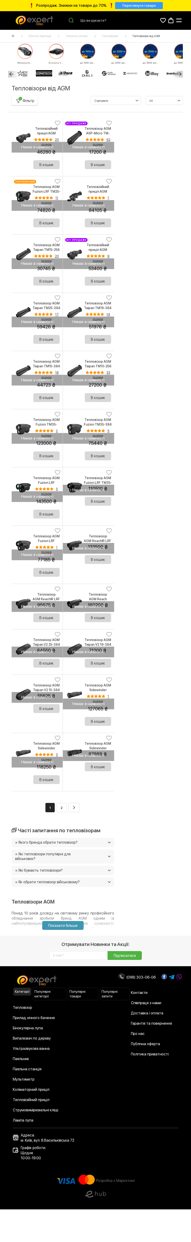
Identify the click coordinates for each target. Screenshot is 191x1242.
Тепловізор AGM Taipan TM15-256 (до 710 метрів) (46, 249)
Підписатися (125, 955)
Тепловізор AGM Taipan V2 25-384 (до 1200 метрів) (46, 644)
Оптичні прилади (39, 36)
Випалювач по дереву (32, 1038)
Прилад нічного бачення (34, 1018)
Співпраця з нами (146, 1003)
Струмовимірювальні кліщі (35, 1110)
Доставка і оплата (147, 1013)
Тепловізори (110, 36)
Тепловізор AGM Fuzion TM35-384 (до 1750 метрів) (98, 424)
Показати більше (63, 925)
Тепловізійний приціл (31, 1100)
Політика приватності (150, 1054)
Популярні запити (110, 994)
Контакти (139, 992)
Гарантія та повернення (151, 1023)
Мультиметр (23, 1079)
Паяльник (21, 1059)
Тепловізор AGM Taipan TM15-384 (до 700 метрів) (46, 366)
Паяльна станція (27, 1069)
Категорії (22, 991)
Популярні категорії (42, 994)
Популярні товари (77, 994)
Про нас (138, 1033)
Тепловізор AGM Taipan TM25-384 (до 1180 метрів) (46, 307)
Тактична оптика (76, 36)
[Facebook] (164, 976)
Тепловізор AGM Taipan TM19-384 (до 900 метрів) (98, 307)
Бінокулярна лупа (28, 1028)
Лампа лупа (23, 1120)
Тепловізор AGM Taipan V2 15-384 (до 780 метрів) (46, 689)
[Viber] (179, 977)
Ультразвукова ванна (31, 1048)
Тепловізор (22, 1007)
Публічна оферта (145, 1044)
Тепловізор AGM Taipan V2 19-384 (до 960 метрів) (97, 644)
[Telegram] (171, 977)
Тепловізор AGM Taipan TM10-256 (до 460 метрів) (98, 366)
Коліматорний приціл (31, 1089)
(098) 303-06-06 (140, 977)
